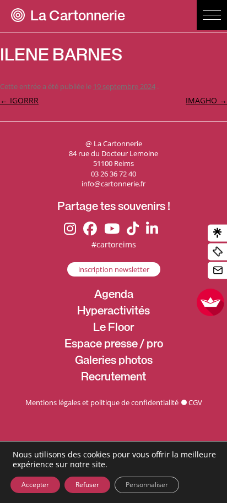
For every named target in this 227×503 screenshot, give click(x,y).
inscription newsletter (113, 269)
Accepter (35, 484)
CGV (195, 402)
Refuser (87, 484)
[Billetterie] (217, 251)
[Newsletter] (217, 270)
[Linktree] (217, 232)
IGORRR (19, 100)
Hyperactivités (113, 312)
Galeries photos (114, 361)
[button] (212, 15)
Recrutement (113, 378)
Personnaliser (147, 484)
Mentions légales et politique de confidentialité (102, 402)
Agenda (113, 295)
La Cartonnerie (77, 17)
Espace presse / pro (113, 345)
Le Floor (113, 328)
